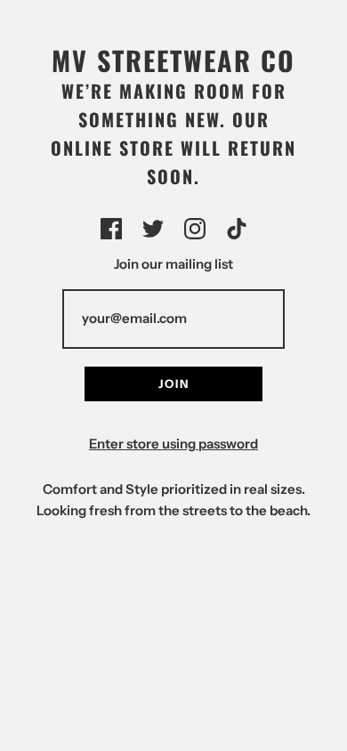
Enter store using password (173, 443)
